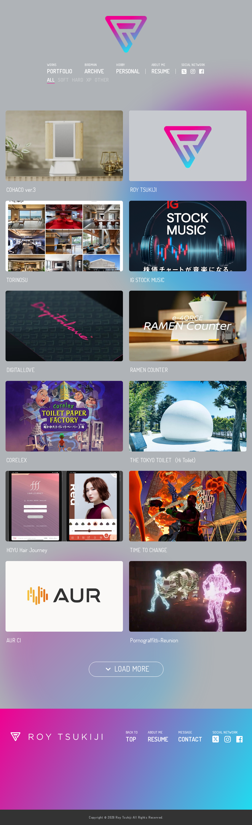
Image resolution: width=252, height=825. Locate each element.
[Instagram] (193, 71)
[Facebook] (201, 71)
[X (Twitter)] (184, 71)
